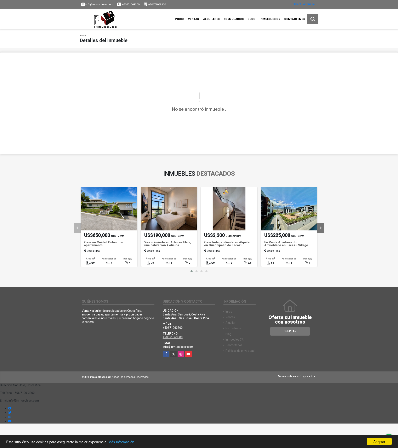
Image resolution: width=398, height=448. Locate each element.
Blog (251, 19)
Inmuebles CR (270, 19)
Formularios (234, 19)
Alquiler (230, 322)
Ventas (193, 19)
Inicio (179, 19)
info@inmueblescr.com (178, 346)
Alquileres (211, 19)
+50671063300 (131, 4)
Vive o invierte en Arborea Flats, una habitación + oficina (167, 243)
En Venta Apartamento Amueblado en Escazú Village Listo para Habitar (286, 245)
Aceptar (379, 441)
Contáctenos (294, 19)
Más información (121, 441)
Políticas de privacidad (240, 350)
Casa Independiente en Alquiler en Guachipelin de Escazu (227, 243)
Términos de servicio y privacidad (297, 376)
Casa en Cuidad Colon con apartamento (103, 243)
